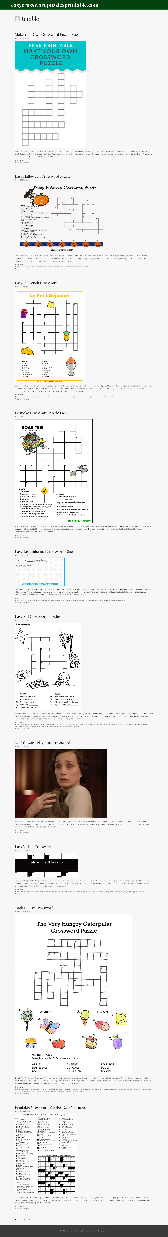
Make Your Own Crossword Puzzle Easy (47, 34)
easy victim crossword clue (36, 892)
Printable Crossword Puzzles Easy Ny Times (50, 1107)
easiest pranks (21, 892)
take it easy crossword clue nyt (134, 1089)
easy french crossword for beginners (29, 397)
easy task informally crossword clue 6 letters (55, 600)
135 (24, 1220)
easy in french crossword (79, 397)
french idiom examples (115, 397)
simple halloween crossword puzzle (76, 267)
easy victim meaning (98, 892)
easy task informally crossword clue (28, 600)
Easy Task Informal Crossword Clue (44, 551)
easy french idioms (64, 397)
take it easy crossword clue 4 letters (87, 1089)
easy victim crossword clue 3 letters (57, 892)
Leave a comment (23, 162)
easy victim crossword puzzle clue (80, 892)
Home (153, 5)
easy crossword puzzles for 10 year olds (59, 724)
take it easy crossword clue (41, 1089)
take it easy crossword (24, 1089)
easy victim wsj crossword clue (134, 892)
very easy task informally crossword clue (112, 600)
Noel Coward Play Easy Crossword (42, 742)
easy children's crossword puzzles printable (31, 724)
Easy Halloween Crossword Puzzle (42, 176)
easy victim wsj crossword (114, 892)
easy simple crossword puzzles (69, 726)
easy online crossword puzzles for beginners (44, 726)
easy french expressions (49, 397)
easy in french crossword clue (97, 397)
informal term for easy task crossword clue (84, 600)
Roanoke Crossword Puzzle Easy (41, 412)
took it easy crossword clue (33, 1091)
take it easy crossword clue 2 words (63, 1089)
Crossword (20, 160)
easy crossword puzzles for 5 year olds (85, 724)
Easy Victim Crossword (33, 846)
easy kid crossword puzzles (127, 724)
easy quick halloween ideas (55, 267)
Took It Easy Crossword (34, 907)
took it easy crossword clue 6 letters (78, 1091)
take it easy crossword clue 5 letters (111, 1089)
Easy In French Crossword (36, 282)
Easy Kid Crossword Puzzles (37, 616)
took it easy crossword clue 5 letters (54, 1091)
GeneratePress (103, 1231)
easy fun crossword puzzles (108, 724)
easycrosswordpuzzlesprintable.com (55, 4)
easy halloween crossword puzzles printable (31, 267)
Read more (50, 157)
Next (29, 1220)
